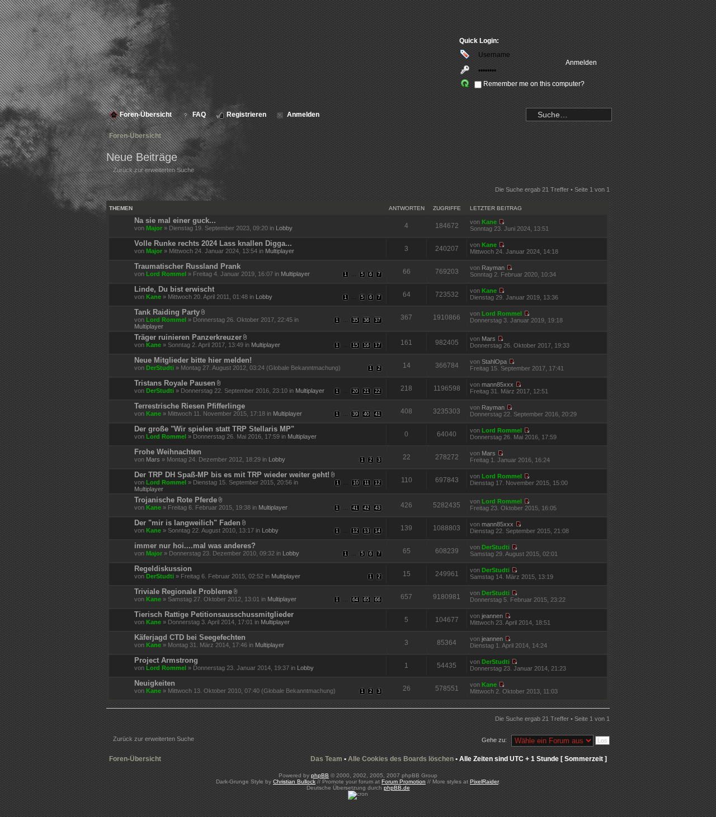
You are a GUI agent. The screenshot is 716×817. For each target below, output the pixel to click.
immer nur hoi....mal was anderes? (195, 546)
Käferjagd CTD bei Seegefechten (190, 637)
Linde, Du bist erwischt (174, 289)
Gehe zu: (494, 740)
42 (366, 508)
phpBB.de (397, 788)
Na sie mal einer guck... (175, 220)
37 (377, 320)
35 (355, 320)
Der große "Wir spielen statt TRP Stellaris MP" (214, 429)
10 (356, 483)
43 (377, 508)
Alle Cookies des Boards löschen (401, 759)
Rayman (493, 267)
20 (355, 391)
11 (366, 483)
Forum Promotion (403, 781)
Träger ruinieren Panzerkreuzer (188, 337)
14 (377, 531)
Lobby (284, 228)
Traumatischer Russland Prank (187, 266)
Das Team (326, 759)
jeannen (492, 615)
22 (377, 391)
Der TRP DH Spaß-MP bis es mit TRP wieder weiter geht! (231, 475)
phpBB (320, 775)
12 (377, 483)
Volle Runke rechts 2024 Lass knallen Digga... (213, 243)
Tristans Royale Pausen (174, 383)
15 (355, 345)
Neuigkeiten (154, 683)
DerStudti (160, 367)
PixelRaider (484, 781)
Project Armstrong (166, 660)
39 (355, 414)
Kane (489, 221)
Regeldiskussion (163, 568)
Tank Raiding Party (167, 312)
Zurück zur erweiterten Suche (153, 170)
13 (366, 531)
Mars (489, 338)
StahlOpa (494, 361)
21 (366, 391)
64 (355, 599)
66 (377, 599)
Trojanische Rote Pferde (175, 500)
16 (366, 345)
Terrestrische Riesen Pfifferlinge (189, 406)
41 (377, 414)
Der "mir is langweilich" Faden (187, 523)
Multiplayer (279, 251)
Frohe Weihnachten (167, 452)
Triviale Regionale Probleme (183, 591)
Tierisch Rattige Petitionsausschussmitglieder (214, 614)
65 (366, 599)
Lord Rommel (166, 273)
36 (366, 320)
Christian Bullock (294, 781)
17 (377, 345)
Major (154, 228)
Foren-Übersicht (135, 136)
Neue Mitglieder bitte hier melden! (193, 360)
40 (366, 414)
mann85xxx (498, 384)
